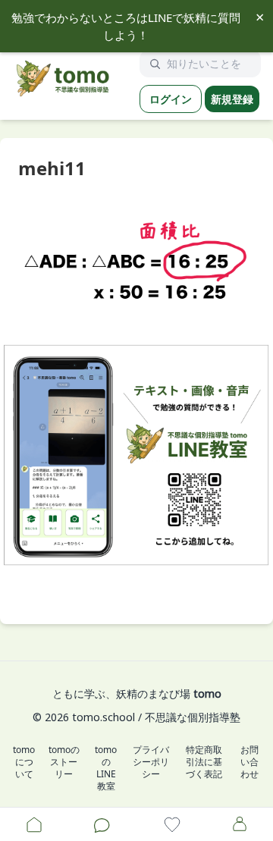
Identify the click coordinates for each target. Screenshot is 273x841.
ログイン (170, 99)
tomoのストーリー (64, 762)
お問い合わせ (249, 762)
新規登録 (232, 99)
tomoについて (24, 762)
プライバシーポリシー (151, 762)
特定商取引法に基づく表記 (204, 762)
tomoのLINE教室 (106, 768)
